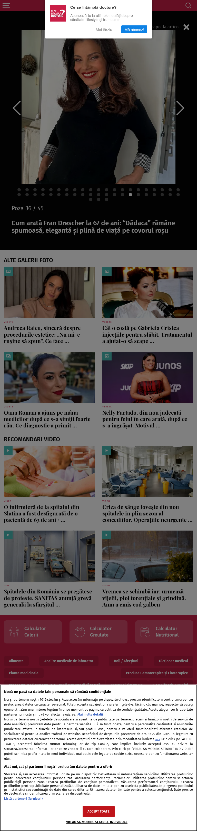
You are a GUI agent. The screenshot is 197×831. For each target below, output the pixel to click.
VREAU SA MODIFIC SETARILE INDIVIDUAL (96, 822)
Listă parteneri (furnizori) (23, 798)
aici (157, 739)
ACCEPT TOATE (98, 811)
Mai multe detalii (90, 714)
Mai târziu (104, 29)
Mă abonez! (134, 29)
